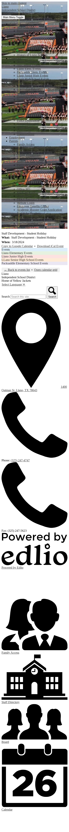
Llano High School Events (33, 79)
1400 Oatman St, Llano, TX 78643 (34, 388)
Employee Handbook (30, 216)
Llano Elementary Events (17, 253)
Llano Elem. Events (29, 68)
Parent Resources (27, 165)
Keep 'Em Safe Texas (30, 161)
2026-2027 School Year (31, 51)
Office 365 (23, 189)
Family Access (25, 144)
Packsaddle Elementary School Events (25, 263)
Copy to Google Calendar (17, 246)
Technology (24, 130)
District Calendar (27, 61)
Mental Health (25, 113)
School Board (25, 34)
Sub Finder (23, 185)
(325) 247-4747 (20, 460)
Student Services (27, 127)
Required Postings (28, 30)
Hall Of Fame (25, 44)
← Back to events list (17, 269)
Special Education (28, 123)
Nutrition (22, 117)
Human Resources (28, 103)
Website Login (25, 203)
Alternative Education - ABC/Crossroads (41, 89)
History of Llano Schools (32, 55)
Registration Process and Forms (36, 151)
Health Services (26, 99)
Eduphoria (23, 227)
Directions (23, 37)
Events (6, 249)
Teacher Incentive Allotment (34, 223)
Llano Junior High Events (32, 75)
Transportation (25, 134)
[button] (15, 24)
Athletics (22, 92)
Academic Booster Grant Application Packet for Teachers (39, 211)
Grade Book (24, 196)
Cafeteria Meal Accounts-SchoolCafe (39, 147)
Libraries (22, 106)
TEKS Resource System (31, 199)
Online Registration (28, 154)
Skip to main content (14, 3)
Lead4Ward (24, 182)
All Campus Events (28, 65)
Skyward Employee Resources (35, 192)
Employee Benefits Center (33, 206)
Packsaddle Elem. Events (32, 72)
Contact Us (23, 41)
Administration (26, 86)
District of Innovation (30, 48)
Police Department (28, 120)
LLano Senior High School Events (23, 259)
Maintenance (24, 110)
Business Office (26, 96)
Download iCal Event (50, 246)
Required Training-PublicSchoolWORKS (42, 178)
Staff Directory (26, 27)
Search (6, 296)
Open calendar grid (45, 269)
